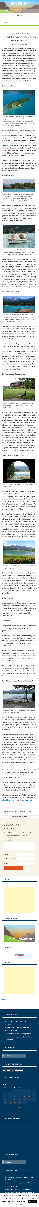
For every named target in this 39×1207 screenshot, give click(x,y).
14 (10, 1096)
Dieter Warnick (22, 44)
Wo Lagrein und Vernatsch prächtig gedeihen (18, 1027)
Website (7, 863)
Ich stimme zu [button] (32, 1201)
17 (24, 1096)
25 (29, 1099)
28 (10, 1102)
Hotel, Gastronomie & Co (25, 33)
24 (24, 1099)
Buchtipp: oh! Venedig (11, 1030)
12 (34, 1093)
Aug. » (19, 1111)
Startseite (5, 999)
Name (6, 854)
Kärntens (10, 143)
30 (19, 1102)
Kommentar (8, 840)
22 (15, 1099)
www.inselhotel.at (27, 800)
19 (34, 1096)
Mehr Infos (19, 1204)
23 (19, 1099)
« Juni (19, 1107)
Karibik (6, 145)
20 (5, 1099)
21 (10, 1099)
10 (24, 1093)
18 (29, 1096)
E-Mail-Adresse (9, 859)
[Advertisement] (19, 900)
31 (24, 1102)
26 (34, 1099)
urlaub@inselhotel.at (8, 800)
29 (15, 1102)
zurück (6, 23)
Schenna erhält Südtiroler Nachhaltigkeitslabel (18, 1034)
